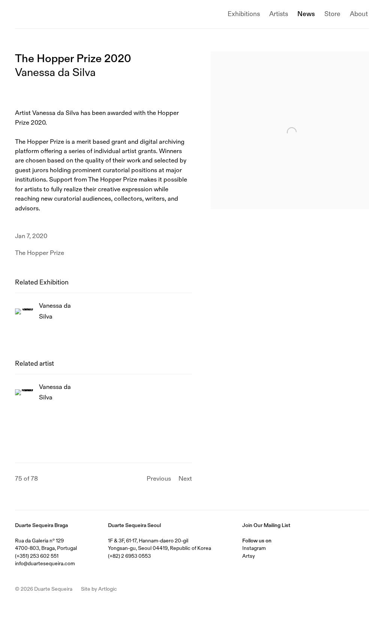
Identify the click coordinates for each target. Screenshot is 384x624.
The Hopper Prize (39, 253)
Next (185, 479)
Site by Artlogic (99, 588)
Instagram (254, 548)
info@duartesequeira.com (45, 563)
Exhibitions (244, 14)
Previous (159, 479)
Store (332, 14)
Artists (278, 14)
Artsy (248, 556)
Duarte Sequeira (48, 14)
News (306, 14)
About (359, 14)
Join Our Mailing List (266, 525)
